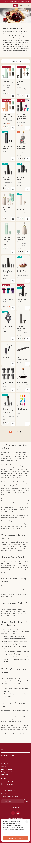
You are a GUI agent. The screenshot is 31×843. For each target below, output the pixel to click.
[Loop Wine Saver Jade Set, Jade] (3, 93)
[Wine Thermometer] (23, 349)
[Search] (24, 5)
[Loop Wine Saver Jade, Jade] (22, 218)
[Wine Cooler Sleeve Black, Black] (20, 158)
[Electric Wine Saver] (23, 169)
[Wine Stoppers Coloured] (8, 290)
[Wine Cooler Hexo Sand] (23, 229)
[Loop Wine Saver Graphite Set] (23, 72)
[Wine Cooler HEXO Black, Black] (20, 251)
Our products (6, 749)
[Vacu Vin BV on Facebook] (13, 813)
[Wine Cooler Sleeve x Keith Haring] (23, 137)
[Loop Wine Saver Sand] (23, 199)
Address (4, 761)
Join (27, 801)
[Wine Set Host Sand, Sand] (3, 218)
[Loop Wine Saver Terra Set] (8, 106)
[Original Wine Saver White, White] (8, 188)
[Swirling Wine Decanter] (23, 262)
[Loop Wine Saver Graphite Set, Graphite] (6, 93)
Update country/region (15, 838)
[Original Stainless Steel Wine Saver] (8, 400)
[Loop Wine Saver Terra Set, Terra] (3, 127)
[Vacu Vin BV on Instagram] (18, 813)
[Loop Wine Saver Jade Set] (8, 72)
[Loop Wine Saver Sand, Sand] (18, 218)
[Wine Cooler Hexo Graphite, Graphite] (22, 251)
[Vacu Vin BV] (15, 5)
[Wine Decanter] (23, 373)
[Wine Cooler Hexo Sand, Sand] (18, 251)
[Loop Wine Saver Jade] (8, 229)
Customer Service (7, 756)
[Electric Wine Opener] (8, 137)
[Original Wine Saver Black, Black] (3, 188)
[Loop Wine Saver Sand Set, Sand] (8, 93)
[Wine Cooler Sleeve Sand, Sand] (22, 158)
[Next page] (20, 432)
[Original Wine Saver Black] (8, 169)
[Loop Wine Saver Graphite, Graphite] (20, 218)
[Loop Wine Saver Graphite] (23, 317)
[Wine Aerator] (8, 317)
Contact (4, 778)
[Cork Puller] (8, 349)
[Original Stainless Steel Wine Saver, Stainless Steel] (6, 188)
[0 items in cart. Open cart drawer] (28, 5)
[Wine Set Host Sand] (8, 199)
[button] (2, 5)
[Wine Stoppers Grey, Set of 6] (8, 373)
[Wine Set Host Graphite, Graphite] (6, 218)
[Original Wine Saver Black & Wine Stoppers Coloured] (23, 106)
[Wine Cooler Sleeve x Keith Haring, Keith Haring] (18, 158)
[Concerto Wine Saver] (23, 290)
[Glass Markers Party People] (23, 400)
